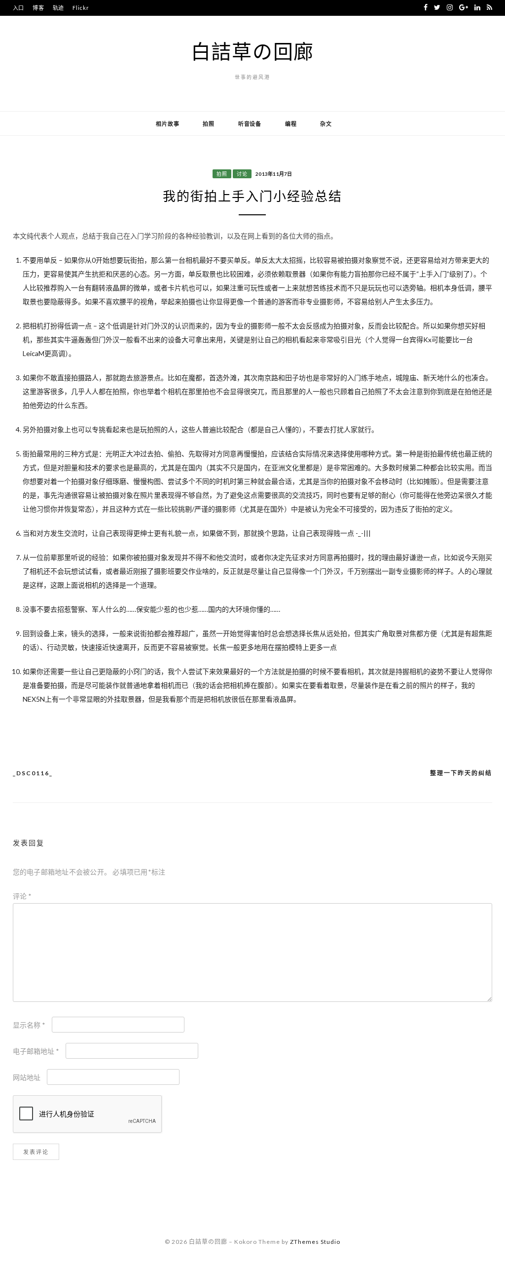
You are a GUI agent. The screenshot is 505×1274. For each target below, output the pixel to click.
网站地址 (26, 1077)
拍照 (209, 123)
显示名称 (29, 1025)
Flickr (80, 7)
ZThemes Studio (315, 1241)
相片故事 (167, 123)
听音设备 (249, 123)
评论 (22, 896)
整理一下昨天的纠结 (461, 773)
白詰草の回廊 (253, 51)
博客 (38, 7)
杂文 (326, 123)
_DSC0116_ (33, 773)
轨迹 (59, 7)
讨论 (242, 174)
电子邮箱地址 (36, 1051)
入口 (19, 7)
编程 (291, 123)
